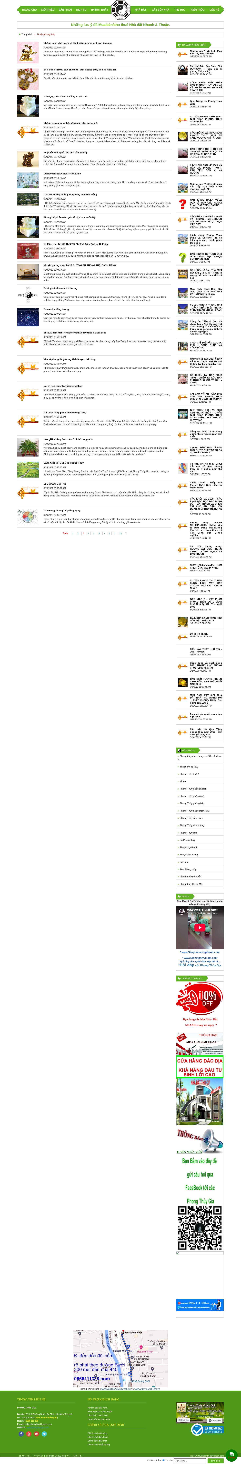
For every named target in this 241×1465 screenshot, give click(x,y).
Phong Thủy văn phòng (192, 825)
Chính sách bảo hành (98, 1437)
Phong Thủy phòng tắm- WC (195, 810)
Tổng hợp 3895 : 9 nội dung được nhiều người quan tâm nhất (206, 434)
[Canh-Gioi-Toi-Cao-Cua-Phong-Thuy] (28, 469)
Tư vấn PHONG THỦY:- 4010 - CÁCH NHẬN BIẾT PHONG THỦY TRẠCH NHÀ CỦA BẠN (206, 307)
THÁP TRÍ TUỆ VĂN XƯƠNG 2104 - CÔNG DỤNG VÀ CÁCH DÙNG (206, 345)
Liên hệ (214, 9)
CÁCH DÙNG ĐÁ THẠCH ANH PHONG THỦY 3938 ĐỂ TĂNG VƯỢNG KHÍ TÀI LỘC (206, 135)
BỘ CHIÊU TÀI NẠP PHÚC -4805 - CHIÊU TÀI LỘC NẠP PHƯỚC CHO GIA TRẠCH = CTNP (206, 379)
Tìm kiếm (216, 1460)
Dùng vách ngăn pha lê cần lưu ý (62, 173)
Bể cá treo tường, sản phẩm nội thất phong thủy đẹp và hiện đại (80, 69)
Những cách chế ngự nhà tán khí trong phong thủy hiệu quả (78, 43)
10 (121, 533)
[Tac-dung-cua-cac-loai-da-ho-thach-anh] (28, 105)
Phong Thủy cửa (188, 832)
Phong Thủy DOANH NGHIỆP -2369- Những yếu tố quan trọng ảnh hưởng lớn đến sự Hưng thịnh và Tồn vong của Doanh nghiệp (206, 529)
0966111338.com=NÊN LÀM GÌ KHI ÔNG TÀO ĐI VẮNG (206, 566)
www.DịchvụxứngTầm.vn (147, 1388)
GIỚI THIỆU (47, 9)
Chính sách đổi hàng (97, 1433)
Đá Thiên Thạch (199, 633)
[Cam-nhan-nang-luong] (28, 317)
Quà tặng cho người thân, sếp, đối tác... (200, 961)
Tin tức (180, 9)
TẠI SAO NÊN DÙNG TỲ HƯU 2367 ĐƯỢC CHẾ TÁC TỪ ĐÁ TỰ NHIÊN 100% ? (206, 450)
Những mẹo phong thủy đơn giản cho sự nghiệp (71, 123)
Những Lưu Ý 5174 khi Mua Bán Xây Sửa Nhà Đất (206, 52)
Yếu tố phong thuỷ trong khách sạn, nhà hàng (70, 359)
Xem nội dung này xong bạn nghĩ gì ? (206, 715)
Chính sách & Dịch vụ (58, 1456)
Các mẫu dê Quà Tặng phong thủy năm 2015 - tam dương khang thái (206, 732)
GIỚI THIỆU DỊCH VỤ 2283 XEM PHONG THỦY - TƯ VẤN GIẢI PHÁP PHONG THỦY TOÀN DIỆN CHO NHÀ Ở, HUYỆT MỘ (206, 415)
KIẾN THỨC (197, 9)
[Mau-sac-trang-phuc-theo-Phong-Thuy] (28, 422)
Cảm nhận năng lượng (56, 309)
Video (183, 781)
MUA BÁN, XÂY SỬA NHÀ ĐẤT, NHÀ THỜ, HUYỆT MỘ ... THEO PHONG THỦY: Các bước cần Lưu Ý (206, 699)
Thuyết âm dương (189, 854)
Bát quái (184, 862)
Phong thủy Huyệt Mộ (191, 884)
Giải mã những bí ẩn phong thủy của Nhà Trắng (70, 194)
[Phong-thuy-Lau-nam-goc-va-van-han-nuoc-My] (28, 227)
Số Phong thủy (187, 840)
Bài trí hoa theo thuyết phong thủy (63, 386)
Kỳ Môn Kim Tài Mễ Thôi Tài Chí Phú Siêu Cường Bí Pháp (76, 244)
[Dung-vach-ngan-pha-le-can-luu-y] (28, 180)
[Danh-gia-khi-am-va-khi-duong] (28, 295)
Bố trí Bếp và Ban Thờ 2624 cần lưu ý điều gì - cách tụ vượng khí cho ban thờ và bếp (206, 274)
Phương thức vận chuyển (100, 1411)
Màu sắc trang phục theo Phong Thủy (65, 412)
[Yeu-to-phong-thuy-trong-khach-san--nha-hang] (28, 368)
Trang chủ (26, 34)
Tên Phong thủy (188, 869)
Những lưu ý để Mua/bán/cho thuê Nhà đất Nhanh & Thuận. (120, 25)
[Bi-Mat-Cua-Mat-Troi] (28, 493)
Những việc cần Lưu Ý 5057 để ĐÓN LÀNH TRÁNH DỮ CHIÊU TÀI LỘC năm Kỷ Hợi (206, 361)
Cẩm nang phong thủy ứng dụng (62, 510)
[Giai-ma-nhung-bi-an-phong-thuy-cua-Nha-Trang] (28, 199)
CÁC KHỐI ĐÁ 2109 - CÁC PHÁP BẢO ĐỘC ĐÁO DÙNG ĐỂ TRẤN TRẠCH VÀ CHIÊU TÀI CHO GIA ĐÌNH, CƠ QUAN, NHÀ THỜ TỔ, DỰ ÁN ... (206, 505)
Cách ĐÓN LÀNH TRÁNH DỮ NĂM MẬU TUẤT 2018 (206, 619)
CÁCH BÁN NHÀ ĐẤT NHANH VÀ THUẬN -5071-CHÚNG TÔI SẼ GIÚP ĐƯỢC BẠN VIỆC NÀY (206, 220)
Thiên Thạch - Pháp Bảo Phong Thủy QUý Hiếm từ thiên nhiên (206, 485)
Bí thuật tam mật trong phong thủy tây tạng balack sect (75, 332)
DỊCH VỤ (81, 9)
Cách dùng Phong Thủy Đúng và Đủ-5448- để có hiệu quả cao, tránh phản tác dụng (206, 239)
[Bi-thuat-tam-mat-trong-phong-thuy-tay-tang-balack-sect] (28, 342)
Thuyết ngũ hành (189, 847)
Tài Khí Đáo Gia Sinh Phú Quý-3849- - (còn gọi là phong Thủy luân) (206, 69)
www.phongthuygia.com (38, 1427)
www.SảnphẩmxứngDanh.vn (116, 1388)
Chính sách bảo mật (97, 1441)
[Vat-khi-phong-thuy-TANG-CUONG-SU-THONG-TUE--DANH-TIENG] (28, 272)
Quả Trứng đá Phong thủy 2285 (206, 102)
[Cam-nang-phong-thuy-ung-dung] (28, 516)
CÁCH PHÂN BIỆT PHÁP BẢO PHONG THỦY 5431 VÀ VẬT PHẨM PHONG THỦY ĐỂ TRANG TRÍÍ (206, 86)
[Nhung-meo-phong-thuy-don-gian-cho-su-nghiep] (28, 132)
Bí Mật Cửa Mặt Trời (55, 483)
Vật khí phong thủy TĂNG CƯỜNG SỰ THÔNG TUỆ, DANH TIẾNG (80, 265)
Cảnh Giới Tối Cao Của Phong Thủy (64, 462)
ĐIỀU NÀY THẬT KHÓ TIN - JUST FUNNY (206, 650)
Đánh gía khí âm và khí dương (60, 288)
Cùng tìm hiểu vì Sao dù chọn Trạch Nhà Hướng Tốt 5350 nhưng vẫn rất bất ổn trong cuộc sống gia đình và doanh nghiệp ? (206, 326)
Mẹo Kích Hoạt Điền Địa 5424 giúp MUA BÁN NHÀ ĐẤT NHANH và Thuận (206, 291)
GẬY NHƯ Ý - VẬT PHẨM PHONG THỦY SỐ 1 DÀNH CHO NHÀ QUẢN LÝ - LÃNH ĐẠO (206, 603)
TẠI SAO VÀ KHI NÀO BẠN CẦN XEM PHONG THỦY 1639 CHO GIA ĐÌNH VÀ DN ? (206, 396)
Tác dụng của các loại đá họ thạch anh (65, 96)
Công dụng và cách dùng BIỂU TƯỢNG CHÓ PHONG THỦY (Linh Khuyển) (206, 665)
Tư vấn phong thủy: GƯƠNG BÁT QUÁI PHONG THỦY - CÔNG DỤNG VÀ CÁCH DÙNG (206, 550)
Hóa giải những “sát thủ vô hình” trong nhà (68, 439)
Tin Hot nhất (99, 9)
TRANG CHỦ (29, 9)
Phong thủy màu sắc (190, 876)
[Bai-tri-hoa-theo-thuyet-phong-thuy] (28, 395)
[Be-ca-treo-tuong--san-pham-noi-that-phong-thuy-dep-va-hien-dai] (28, 79)
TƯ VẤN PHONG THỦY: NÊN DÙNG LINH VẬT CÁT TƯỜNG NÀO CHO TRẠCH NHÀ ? (206, 584)
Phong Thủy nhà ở (189, 774)
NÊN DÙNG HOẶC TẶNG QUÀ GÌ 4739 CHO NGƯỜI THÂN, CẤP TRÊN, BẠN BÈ (206, 203)
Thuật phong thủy (189, 766)
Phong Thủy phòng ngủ (192, 796)
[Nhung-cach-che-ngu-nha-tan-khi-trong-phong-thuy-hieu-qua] (28, 52)
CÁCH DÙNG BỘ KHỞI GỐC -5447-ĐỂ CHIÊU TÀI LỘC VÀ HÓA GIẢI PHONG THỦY (206, 151)
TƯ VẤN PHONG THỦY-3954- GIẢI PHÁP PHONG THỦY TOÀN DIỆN (206, 119)
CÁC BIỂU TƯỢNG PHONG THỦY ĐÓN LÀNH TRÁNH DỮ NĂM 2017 (206, 681)
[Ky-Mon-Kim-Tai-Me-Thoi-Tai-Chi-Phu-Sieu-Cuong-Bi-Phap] (28, 251)
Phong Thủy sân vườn (191, 818)
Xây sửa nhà (160, 9)
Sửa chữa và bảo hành (99, 1419)
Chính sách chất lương (99, 1444)
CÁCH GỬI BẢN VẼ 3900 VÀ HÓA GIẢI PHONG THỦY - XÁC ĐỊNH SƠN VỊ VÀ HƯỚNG (206, 169)
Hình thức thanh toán (98, 1415)
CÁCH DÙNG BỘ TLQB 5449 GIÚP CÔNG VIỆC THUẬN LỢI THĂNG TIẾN (206, 256)
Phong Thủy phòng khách (193, 788)
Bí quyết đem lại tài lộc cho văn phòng (65, 152)
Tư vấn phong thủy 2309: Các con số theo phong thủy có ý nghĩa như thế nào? (206, 467)
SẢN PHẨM (65, 9)
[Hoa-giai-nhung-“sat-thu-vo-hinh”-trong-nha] (28, 447)
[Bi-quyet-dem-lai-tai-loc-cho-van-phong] (28, 159)
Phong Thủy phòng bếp (192, 803)
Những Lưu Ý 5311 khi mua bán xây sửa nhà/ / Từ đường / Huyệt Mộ (206, 186)
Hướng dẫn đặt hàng (97, 1408)
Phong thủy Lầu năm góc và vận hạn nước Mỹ (70, 217)
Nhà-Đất (140, 9)
